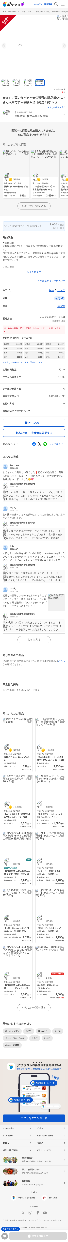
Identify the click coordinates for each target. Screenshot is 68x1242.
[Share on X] (39, 444)
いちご (30, 11)
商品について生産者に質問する (34, 432)
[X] (23, 1212)
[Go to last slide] (4, 45)
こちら (61, 660)
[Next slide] (63, 45)
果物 (23, 11)
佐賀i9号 (39, 11)
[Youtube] (45, 1212)
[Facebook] (37, 1212)
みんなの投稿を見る (56, 107)
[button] (34, 114)
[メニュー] (62, 4)
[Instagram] (30, 1212)
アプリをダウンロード (34, 1118)
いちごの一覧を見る (34, 205)
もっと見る (34, 639)
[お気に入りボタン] (26, 153)
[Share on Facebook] (34, 444)
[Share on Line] (45, 444)
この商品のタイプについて (51, 281)
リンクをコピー (57, 444)
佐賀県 (61, 306)
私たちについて (34, 422)
